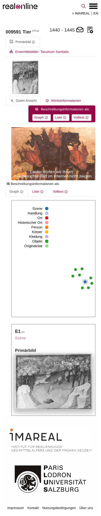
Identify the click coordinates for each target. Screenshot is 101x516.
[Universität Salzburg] (50, 478)
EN (95, 13)
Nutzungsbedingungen (59, 508)
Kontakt (33, 508)
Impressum (15, 508)
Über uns (86, 508)
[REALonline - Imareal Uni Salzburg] (50, 6)
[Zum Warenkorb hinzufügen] (80, 30)
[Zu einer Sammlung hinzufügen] (90, 30)
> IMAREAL (81, 13)
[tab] (23, 42)
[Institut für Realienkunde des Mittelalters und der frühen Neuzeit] (50, 440)
